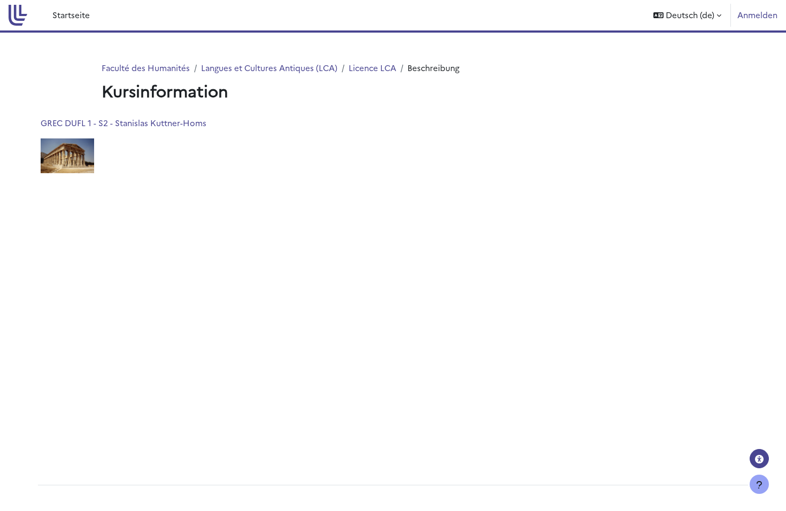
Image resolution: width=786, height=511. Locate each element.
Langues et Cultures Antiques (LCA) (269, 67)
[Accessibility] (759, 458)
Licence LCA (372, 67)
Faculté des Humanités (146, 67)
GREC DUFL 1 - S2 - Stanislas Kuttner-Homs (123, 122)
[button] (687, 15)
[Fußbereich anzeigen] (759, 484)
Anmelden (757, 14)
